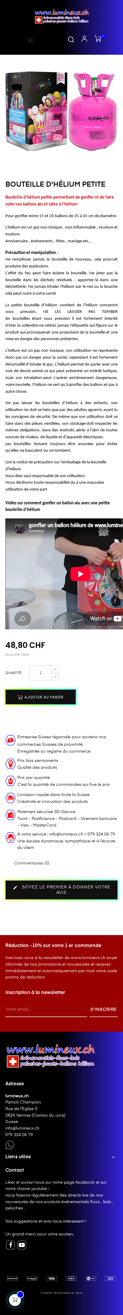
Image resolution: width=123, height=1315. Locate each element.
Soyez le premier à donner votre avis (61, 890)
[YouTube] (22, 1245)
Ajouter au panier (43, 697)
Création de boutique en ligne (61, 1292)
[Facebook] (10, 1245)
